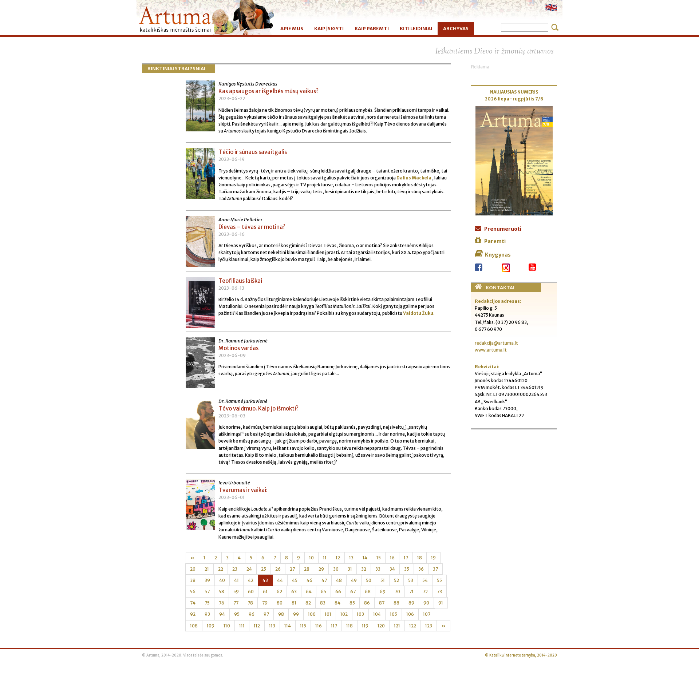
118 (349, 626)
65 (323, 591)
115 (303, 626)
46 (309, 580)
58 (221, 591)
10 (311, 557)
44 (280, 580)
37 (435, 569)
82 (308, 603)
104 (377, 614)
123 (428, 626)
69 (383, 591)
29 (321, 569)
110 (227, 626)
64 (309, 591)
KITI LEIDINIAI (416, 28)
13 (351, 557)
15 (378, 557)
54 (425, 580)
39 (207, 580)
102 (344, 614)
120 (381, 626)
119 (365, 626)
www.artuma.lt (491, 350)
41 (236, 580)
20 (193, 569)
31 (350, 569)
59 (236, 591)
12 (338, 557)
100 (312, 614)
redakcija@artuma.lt (496, 343)
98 (281, 614)
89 (411, 603)
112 (257, 626)
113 (272, 626)
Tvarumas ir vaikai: (243, 490)
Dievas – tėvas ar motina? (251, 226)
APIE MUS (291, 28)
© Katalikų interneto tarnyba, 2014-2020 (521, 655)
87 (381, 603)
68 (368, 591)
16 (392, 557)
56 (193, 591)
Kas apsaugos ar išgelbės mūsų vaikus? (268, 91)
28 (306, 569)
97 (266, 614)
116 (318, 626)
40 (222, 580)
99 (296, 614)
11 (325, 557)
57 (207, 591)
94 (222, 614)
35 (406, 569)
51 (382, 580)
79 (265, 603)
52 (396, 580)
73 (439, 591)
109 (210, 626)
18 (419, 557)
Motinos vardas (238, 348)
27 (292, 569)
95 (237, 614)
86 (367, 603)
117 (334, 626)
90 (426, 603)
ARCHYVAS (456, 28)
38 (193, 580)
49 (354, 580)
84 (337, 603)
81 (294, 603)
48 (339, 580)
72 (425, 591)
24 (249, 569)
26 (278, 569)
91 (440, 603)
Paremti (495, 241)
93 (207, 614)
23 (234, 569)
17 (406, 557)
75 (207, 603)
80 (280, 603)
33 (377, 569)
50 (368, 580)
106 (410, 614)
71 (411, 591)
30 (336, 569)
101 (328, 614)
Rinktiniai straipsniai (176, 69)
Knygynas (498, 254)
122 (412, 626)
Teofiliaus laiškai (240, 280)
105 (393, 614)
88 (396, 603)
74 (193, 603)
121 (397, 626)
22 (220, 569)
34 (392, 569)
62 (279, 591)
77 (235, 603)
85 (352, 603)
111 (242, 626)
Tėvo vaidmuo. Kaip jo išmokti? (258, 408)
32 (363, 569)
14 (365, 557)
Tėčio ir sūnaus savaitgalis (252, 151)
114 (287, 626)
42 (250, 580)
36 (421, 569)
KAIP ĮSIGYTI (329, 28)
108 (194, 626)
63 (294, 591)
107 (426, 614)
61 (265, 591)
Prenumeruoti (502, 229)
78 (250, 603)
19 (433, 557)
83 (322, 603)
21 (207, 569)
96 (251, 614)
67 (353, 591)
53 (410, 580)
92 (193, 614)
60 (251, 591)
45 (294, 580)
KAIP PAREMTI (372, 28)
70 (397, 591)
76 (221, 603)
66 (338, 591)
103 (360, 614)
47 (324, 580)
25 (263, 569)
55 (439, 580)
